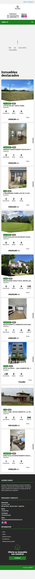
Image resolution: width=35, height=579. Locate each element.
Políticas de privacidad (8, 541)
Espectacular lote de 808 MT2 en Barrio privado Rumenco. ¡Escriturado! (17, 237)
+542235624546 (14, 15)
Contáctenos (5, 539)
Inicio (3, 532)
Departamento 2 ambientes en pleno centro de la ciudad (17, 324)
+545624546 (13, 17)
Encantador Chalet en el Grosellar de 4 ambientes (17, 281)
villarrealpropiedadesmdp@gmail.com (11, 519)
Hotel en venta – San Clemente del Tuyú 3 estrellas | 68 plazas (17, 368)
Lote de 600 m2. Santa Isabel (13, 106)
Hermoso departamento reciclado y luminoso (17, 149)
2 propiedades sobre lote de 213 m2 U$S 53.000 (17, 193)
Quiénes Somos (6, 536)
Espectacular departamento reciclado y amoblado (17, 455)
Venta (4, 534)
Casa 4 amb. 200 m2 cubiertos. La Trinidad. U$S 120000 (17, 412)
